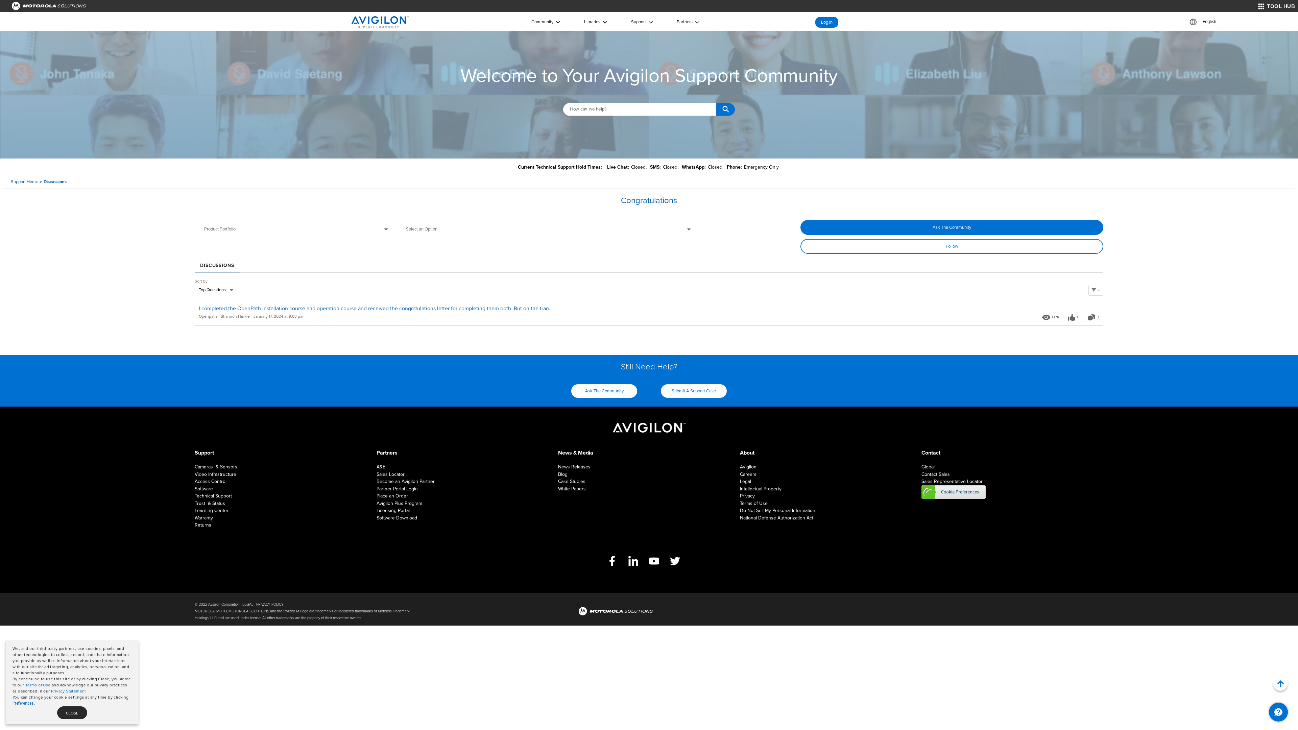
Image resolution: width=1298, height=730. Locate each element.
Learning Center (212, 510)
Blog (563, 474)
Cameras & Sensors (216, 467)
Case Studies (571, 481)
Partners (685, 22)
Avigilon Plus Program (399, 503)
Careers (748, 474)
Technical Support (213, 496)
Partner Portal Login (397, 489)
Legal (745, 481)
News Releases (574, 467)
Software (204, 489)
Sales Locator (391, 474)
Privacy (747, 496)
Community (542, 22)
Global (928, 467)
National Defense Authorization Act (776, 518)
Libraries (592, 22)
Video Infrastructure (215, 474)
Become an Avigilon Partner (406, 481)
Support (638, 22)
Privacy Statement (68, 691)
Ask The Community (952, 227)
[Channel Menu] (1278, 712)
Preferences (23, 703)
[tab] (217, 263)
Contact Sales (935, 474)
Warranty (204, 518)
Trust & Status (210, 503)
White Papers (572, 489)
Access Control (210, 481)
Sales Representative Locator (952, 481)
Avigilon (748, 467)
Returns (203, 525)
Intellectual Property (761, 489)
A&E (381, 467)
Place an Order (392, 496)
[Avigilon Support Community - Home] (380, 22)
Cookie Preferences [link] (953, 492)
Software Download (397, 518)
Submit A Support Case (694, 391)
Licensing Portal (393, 510)
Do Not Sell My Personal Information (777, 510)
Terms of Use (38, 685)
